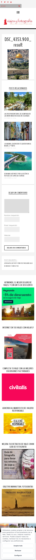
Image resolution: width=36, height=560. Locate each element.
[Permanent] (18, 110)
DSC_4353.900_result (18, 42)
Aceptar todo (18, 546)
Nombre (11, 215)
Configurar (18, 555)
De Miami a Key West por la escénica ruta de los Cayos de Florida (16, 175)
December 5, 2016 (10, 178)
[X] (5, 2)
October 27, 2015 (10, 118)
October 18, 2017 (10, 148)
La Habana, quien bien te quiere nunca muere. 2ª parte (17, 145)
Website (7, 235)
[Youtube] (11, 2)
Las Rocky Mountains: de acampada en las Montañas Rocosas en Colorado (17, 115)
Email (10, 225)
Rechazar (18, 550)
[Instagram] (8, 2)
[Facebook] (2, 2)
